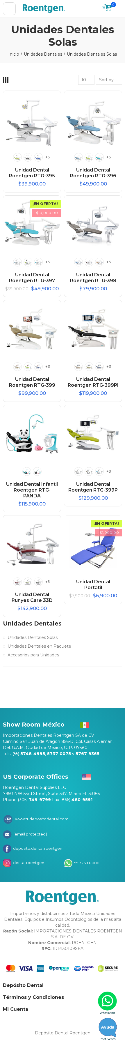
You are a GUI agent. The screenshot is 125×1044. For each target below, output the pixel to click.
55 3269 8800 (86, 862)
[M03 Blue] (78, 262)
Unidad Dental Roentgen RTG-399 (32, 382)
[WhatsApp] (107, 1003)
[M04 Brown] (89, 262)
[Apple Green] (17, 157)
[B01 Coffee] (17, 366)
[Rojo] (17, 582)
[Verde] (28, 582)
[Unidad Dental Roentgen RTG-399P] (93, 434)
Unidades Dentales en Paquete (39, 646)
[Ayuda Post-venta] (107, 1029)
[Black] (28, 157)
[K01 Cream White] (78, 471)
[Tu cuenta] (119, 9)
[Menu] (9, 8)
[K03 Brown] (89, 471)
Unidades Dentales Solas (33, 637)
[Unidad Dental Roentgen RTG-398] (93, 224)
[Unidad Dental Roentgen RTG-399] (32, 329)
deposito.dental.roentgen (37, 848)
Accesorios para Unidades (33, 655)
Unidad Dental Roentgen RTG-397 (32, 277)
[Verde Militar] (38, 582)
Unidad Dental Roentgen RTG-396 (93, 173)
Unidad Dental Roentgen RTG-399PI (93, 382)
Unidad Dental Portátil (93, 584)
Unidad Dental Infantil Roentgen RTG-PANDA (32, 490)
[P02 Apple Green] (89, 157)
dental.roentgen (28, 862)
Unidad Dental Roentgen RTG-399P (93, 487)
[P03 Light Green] (99, 157)
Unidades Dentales (32, 623)
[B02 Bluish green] (27, 471)
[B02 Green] (28, 366)
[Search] (95, 8)
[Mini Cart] (107, 8)
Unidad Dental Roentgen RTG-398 (93, 277)
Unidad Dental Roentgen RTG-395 (32, 173)
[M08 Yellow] (99, 262)
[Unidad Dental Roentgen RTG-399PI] (93, 329)
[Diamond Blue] (38, 157)
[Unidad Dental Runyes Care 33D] (32, 544)
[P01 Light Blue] (78, 157)
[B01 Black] (37, 471)
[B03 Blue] (38, 366)
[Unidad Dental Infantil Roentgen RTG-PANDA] (32, 434)
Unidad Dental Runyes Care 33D (32, 597)
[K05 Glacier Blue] (99, 471)
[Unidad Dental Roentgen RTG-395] (32, 120)
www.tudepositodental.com (41, 819)
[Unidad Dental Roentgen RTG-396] (93, 120)
